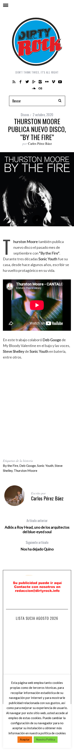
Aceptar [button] (25, 739)
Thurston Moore (25, 470)
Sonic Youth (45, 465)
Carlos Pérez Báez (40, 143)
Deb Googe (27, 465)
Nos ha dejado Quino (37, 545)
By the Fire (10, 465)
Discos (25, 114)
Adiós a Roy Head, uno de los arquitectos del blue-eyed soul (37, 526)
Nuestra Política (45, 739)
